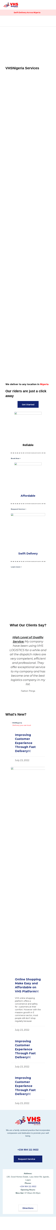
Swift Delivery (28, 553)
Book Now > (16, 458)
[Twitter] (21, 1200)
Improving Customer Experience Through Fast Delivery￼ (25, 743)
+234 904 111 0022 (28, 1149)
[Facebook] (15, 1200)
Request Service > (18, 509)
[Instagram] (35, 1200)
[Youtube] (28, 1200)
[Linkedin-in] (41, 1200)
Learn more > (16, 567)
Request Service (28, 110)
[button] (51, 4)
